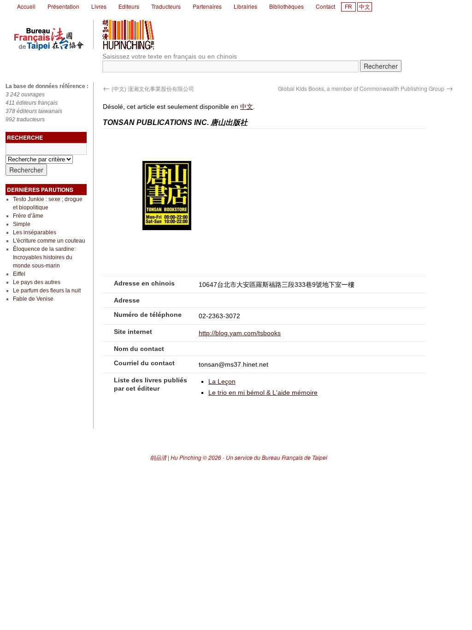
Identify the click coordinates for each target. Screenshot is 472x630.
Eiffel (19, 274)
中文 (364, 7)
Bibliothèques (286, 6)
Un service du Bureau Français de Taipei (276, 457)
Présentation (63, 6)
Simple (21, 224)
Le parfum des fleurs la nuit (47, 290)
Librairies (245, 6)
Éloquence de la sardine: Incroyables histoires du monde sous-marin (44, 257)
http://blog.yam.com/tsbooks (240, 333)
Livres (98, 6)
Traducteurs (166, 6)
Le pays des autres (36, 282)
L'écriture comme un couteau (49, 241)
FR (348, 7)
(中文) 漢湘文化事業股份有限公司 (148, 88)
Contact (325, 6)
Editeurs (128, 6)
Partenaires (207, 6)
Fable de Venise (33, 299)
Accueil (26, 6)
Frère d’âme (28, 216)
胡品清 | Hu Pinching (175, 457)
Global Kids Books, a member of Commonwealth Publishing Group (365, 88)
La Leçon (222, 381)
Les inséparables (34, 232)
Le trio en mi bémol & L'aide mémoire (263, 392)
